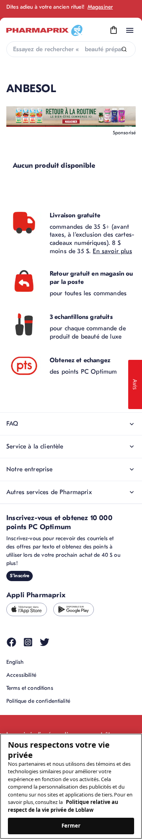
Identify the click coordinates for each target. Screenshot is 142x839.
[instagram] (28, 642)
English (15, 662)
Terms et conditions (29, 688)
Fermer (71, 825)
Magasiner (100, 7)
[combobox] (71, 49)
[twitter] (44, 642)
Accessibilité (21, 675)
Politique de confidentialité (38, 701)
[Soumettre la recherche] (124, 49)
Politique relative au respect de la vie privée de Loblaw (63, 805)
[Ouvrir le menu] (130, 30)
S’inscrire (19, 575)
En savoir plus (112, 251)
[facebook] (11, 642)
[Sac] (113, 30)
